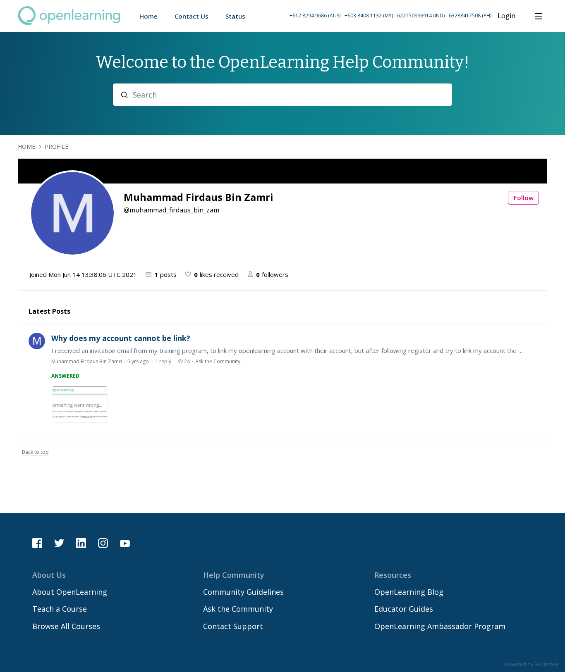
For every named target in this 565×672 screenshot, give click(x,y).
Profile (56, 146)
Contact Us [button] (191, 16)
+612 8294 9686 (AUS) (315, 15)
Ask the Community (217, 361)
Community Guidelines (243, 592)
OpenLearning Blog (408, 592)
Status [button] (235, 16)
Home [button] (148, 16)
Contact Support (233, 626)
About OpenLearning (69, 592)
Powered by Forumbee (532, 665)
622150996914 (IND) (421, 15)
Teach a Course (59, 609)
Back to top (35, 452)
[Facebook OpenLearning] (37, 543)
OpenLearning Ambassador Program (439, 626)
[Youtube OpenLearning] (125, 543)
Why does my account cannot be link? (120, 338)
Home (26, 146)
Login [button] (506, 16)
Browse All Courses (66, 626)
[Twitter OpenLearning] (59, 543)
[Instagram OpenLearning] (103, 543)
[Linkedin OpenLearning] (81, 543)
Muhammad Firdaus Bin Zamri (86, 361)
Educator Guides (403, 609)
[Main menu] (538, 16)
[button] (390, 16)
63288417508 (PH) (470, 15)
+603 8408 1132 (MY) (369, 15)
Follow (524, 197)
